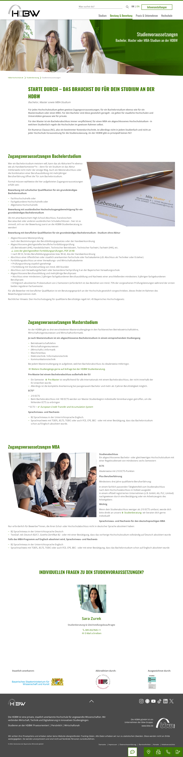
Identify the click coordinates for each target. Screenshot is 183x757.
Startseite (102, 744)
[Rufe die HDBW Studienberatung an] (168, 752)
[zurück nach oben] (91, 701)
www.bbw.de (147, 725)
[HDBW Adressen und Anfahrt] (148, 752)
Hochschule (166, 16)
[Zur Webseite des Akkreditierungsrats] (103, 681)
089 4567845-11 (93, 630)
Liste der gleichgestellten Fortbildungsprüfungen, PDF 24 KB (44, 250)
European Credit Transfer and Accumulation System (66, 406)
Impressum (113, 744)
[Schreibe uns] (158, 752)
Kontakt (156, 744)
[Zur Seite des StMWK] (38, 681)
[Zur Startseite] (20, 10)
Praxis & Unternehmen (147, 16)
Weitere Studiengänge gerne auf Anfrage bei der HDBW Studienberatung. (68, 369)
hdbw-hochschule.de (15, 77)
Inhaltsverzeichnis (168, 744)
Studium (102, 16)
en (138, 6)
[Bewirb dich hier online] (178, 752)
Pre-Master (53, 379)
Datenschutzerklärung (128, 744)
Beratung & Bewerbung (121, 16)
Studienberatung (33, 77)
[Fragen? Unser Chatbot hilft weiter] (132, 752)
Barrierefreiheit (145, 744)
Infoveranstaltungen (157, 7)
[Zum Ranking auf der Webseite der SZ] (152, 681)
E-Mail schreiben (93, 633)
